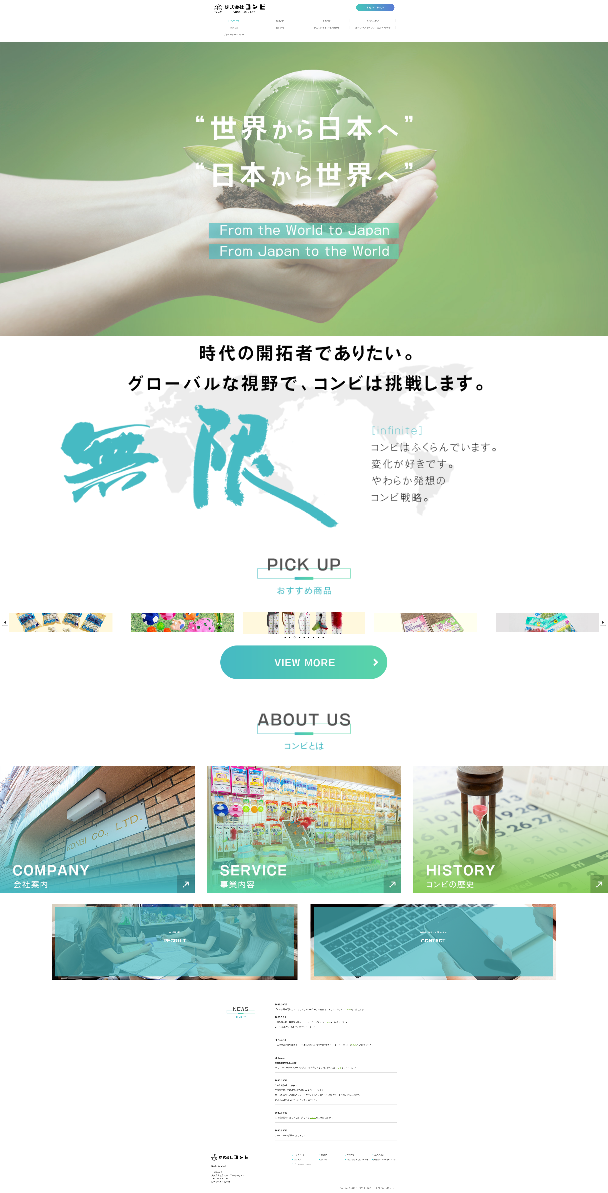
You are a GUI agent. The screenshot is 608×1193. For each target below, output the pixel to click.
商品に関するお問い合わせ (326, 27)
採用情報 (280, 27)
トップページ (234, 20)
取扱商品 (234, 27)
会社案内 (280, 20)
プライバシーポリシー (234, 34)
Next (603, 623)
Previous (5, 623)
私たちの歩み (373, 20)
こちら (348, 1009)
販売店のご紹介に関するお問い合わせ (372, 27)
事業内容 (327, 20)
